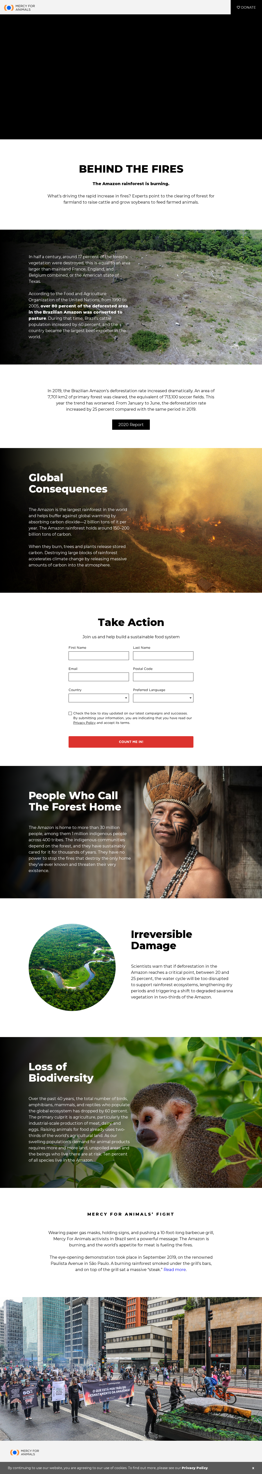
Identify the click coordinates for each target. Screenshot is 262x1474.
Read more (175, 1269)
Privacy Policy (195, 1468)
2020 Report (131, 424)
